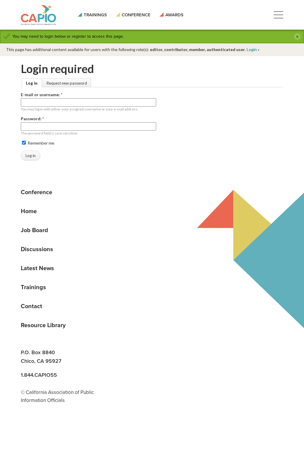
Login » (253, 49)
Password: (32, 118)
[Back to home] (38, 14)
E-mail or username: (41, 94)
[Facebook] (47, 425)
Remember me (40, 142)
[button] (278, 15)
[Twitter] (68, 425)
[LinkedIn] (27, 425)
